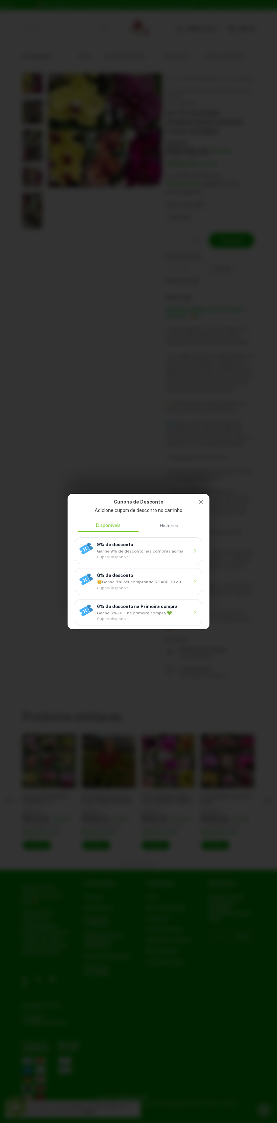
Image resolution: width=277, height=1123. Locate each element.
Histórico (169, 525)
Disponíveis (108, 525)
